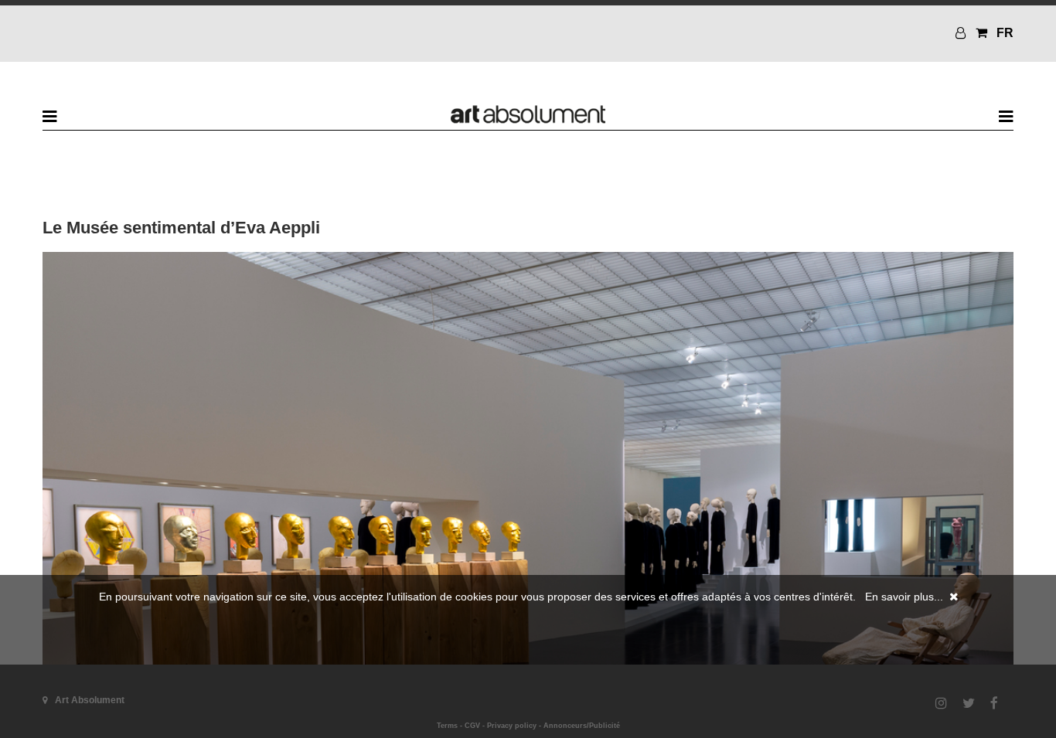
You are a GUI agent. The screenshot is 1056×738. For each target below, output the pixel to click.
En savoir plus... (904, 596)
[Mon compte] (962, 32)
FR (1004, 32)
